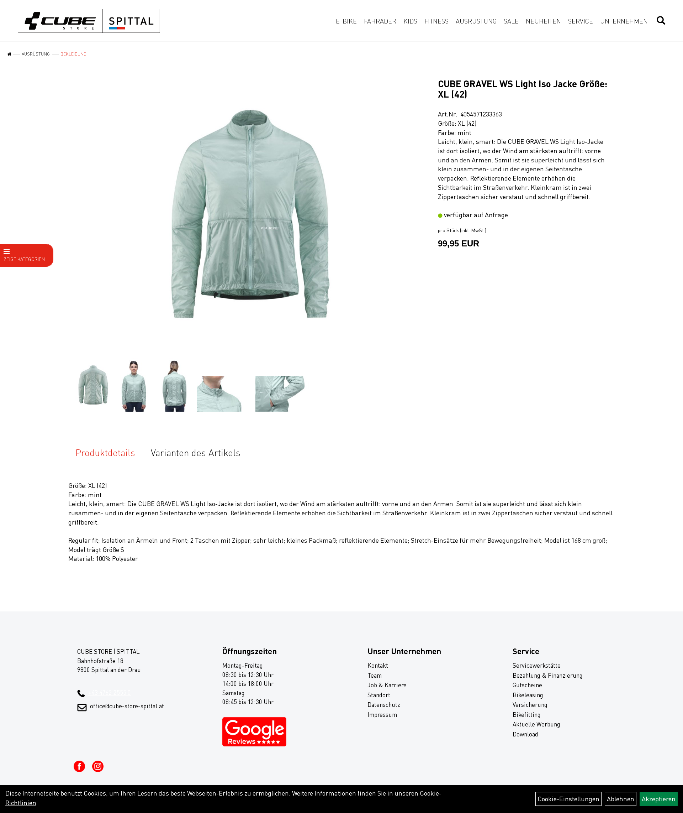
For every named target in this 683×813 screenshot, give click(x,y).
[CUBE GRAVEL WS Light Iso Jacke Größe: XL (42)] (250, 214)
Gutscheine (527, 685)
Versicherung (530, 704)
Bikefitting (527, 714)
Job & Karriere (387, 685)
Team (374, 675)
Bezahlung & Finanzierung (548, 675)
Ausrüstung (476, 21)
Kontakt (377, 665)
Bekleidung (73, 54)
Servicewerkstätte (537, 665)
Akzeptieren (659, 799)
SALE (511, 21)
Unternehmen (624, 21)
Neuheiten (543, 21)
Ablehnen (620, 799)
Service (580, 21)
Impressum (382, 714)
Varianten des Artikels (195, 452)
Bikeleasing (528, 695)
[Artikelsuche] (661, 21)
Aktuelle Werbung (536, 724)
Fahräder (380, 21)
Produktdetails (105, 452)
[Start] (9, 54)
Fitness (436, 21)
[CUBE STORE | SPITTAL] (89, 21)
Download (525, 734)
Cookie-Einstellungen (568, 799)
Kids (410, 21)
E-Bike (346, 21)
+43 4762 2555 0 (109, 692)
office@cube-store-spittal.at (127, 706)
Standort (378, 695)
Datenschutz (383, 704)
